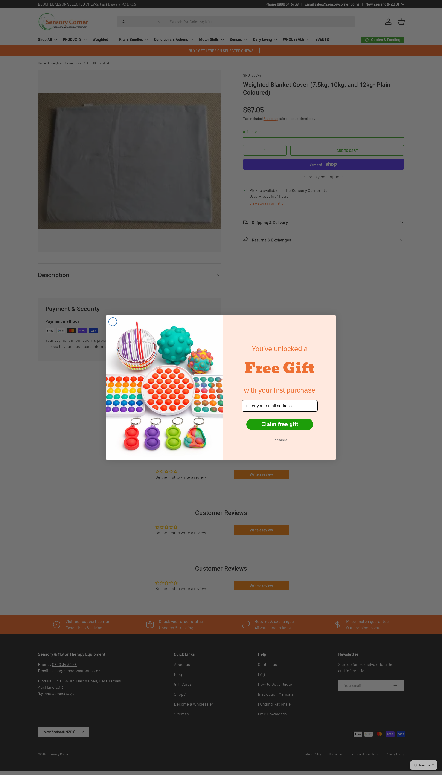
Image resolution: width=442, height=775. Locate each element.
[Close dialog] (113, 322)
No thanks (279, 440)
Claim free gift (279, 424)
